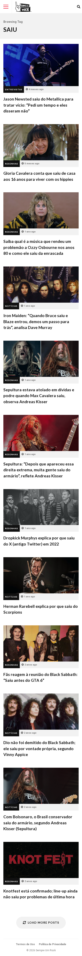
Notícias (11, 306)
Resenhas (11, 163)
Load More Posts (43, 922)
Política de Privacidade (52, 944)
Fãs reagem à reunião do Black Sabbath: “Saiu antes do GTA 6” (41, 643)
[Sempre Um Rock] (23, 7)
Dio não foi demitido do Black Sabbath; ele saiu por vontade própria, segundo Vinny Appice (41, 711)
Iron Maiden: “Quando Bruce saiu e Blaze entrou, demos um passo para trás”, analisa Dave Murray (41, 284)
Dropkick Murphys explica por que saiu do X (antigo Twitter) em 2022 (41, 507)
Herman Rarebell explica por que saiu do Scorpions (41, 575)
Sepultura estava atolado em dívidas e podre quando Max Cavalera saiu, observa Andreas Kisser (41, 359)
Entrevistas (13, 89)
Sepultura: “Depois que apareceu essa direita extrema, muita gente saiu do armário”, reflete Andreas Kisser (41, 433)
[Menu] (5, 6)
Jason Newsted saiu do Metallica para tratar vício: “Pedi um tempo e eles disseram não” (41, 65)
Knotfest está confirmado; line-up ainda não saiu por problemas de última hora (41, 860)
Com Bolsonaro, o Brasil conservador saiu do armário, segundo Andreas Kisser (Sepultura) (41, 786)
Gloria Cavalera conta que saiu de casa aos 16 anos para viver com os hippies (41, 142)
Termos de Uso (25, 944)
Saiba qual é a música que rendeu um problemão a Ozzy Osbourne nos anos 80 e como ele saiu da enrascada (41, 210)
